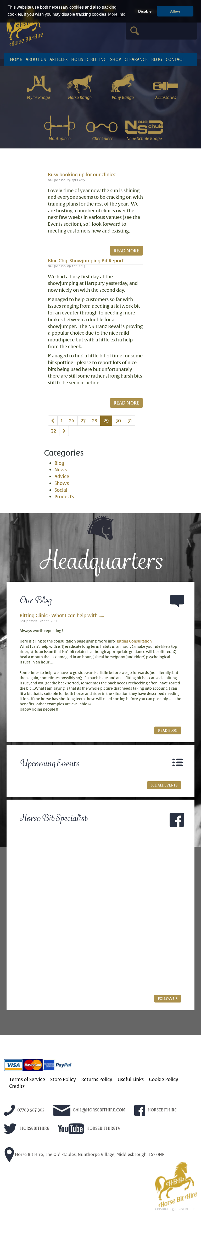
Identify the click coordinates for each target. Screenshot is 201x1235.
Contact (175, 59)
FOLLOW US (167, 998)
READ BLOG (167, 730)
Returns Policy (96, 1079)
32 (53, 431)
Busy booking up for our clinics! (82, 174)
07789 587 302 (30, 1110)
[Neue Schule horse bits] (144, 127)
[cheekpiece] (101, 127)
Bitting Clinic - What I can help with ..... (62, 615)
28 (94, 420)
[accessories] (165, 86)
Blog (156, 59)
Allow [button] (175, 11)
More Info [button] (116, 14)
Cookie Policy (163, 1079)
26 (71, 420)
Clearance (136, 59)
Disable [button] (145, 11)
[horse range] (80, 86)
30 (118, 420)
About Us (36, 59)
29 (106, 420)
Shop (115, 59)
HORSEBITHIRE (162, 1110)
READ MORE (126, 250)
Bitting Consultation (134, 641)
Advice (61, 476)
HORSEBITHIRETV (102, 1128)
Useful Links (131, 1079)
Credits (17, 1086)
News (60, 469)
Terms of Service (27, 1079)
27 (83, 420)
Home (16, 59)
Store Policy (63, 1079)
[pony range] (123, 86)
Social (60, 490)
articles (58, 59)
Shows (61, 483)
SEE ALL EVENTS (164, 785)
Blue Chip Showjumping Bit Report (86, 260)
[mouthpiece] (59, 127)
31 (129, 420)
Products (64, 496)
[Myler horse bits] (38, 86)
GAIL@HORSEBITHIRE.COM (98, 1110)
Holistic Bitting (89, 59)
